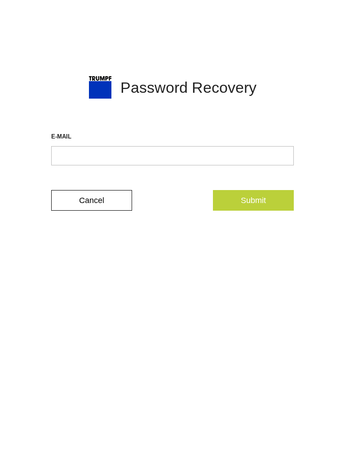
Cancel (91, 200)
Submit (253, 200)
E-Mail (61, 136)
